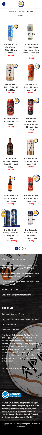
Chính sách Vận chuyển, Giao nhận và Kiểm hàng (20, 319)
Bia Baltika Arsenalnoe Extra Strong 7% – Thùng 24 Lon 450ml (31, 124)
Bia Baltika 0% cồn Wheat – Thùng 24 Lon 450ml (10, 48)
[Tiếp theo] (25, 248)
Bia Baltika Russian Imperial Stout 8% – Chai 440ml (10, 162)
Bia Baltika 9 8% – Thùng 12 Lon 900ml (10, 121)
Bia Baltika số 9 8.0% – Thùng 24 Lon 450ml (31, 198)
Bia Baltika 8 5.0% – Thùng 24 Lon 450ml (31, 87)
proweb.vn (21, 426)
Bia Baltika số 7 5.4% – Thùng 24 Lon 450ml (31, 161)
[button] (3, 4)
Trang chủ (13, 11)
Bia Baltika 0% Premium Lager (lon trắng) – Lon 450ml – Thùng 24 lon (31, 50)
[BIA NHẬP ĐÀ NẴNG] (21, 4)
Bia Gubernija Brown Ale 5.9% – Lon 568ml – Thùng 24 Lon (31, 234)
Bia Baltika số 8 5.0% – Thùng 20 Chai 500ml (11, 198)
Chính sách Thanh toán (10, 330)
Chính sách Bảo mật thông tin (13, 314)
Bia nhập (22, 11)
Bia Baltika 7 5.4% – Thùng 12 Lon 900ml (11, 87)
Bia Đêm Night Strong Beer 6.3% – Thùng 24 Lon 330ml (10, 234)
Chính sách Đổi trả (9, 325)
